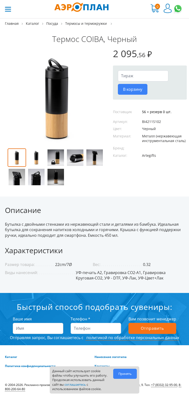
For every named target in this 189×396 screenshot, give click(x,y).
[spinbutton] (143, 75)
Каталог (11, 357)
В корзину (132, 89)
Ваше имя (22, 319)
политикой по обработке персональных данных (132, 337)
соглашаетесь (75, 384)
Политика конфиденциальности (30, 366)
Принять (125, 373)
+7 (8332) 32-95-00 (164, 385)
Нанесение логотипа (110, 357)
